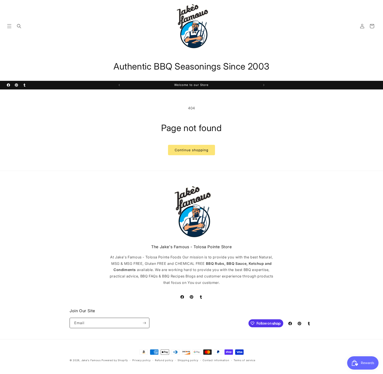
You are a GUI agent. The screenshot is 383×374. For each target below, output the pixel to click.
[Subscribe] (144, 323)
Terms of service (244, 360)
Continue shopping (191, 150)
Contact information (216, 360)
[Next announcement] (264, 85)
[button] (9, 26)
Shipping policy (188, 360)
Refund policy (164, 360)
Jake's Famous (91, 360)
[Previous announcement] (119, 85)
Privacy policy (141, 360)
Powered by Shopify (115, 360)
